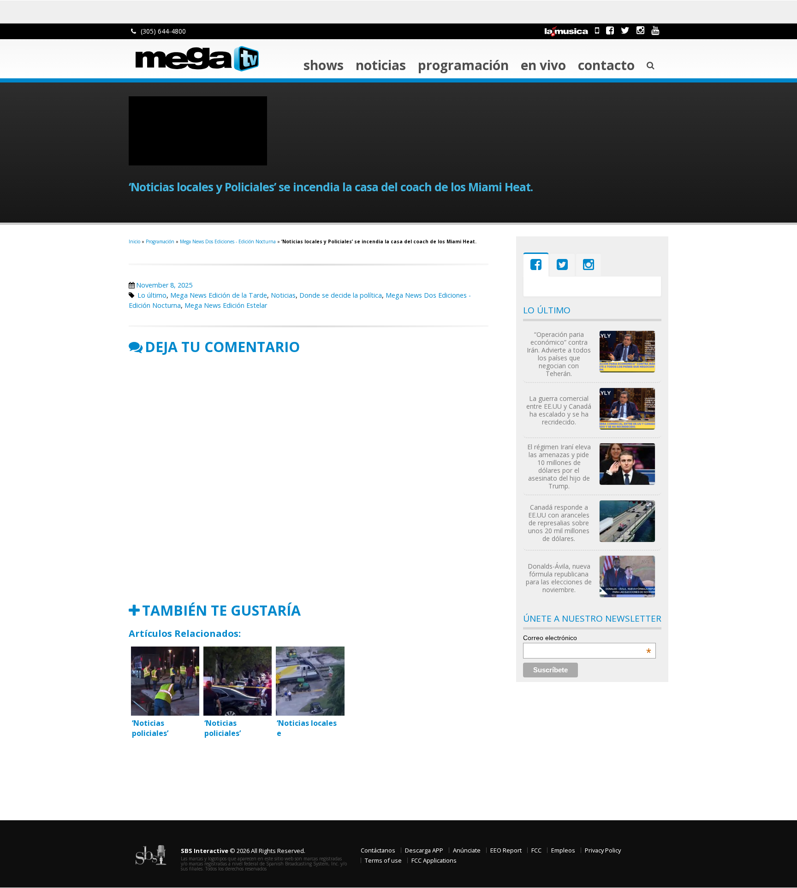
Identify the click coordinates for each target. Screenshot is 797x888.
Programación (463, 65)
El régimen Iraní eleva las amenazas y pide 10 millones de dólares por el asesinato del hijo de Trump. (559, 466)
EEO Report (506, 850)
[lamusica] (566, 30)
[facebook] (610, 30)
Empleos (563, 850)
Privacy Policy (603, 850)
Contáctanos (378, 850)
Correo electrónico (587, 637)
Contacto (606, 65)
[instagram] (640, 30)
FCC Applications (434, 860)
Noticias (381, 65)
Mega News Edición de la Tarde (218, 295)
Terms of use (383, 860)
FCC (536, 850)
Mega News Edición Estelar (225, 305)
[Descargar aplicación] (597, 30)
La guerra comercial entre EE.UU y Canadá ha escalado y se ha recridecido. (558, 410)
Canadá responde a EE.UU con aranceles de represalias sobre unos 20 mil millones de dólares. (558, 523)
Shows (323, 65)
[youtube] (655, 30)
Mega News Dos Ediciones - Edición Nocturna (228, 241)
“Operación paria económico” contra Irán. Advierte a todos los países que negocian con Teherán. (559, 354)
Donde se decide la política (340, 295)
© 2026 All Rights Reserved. (243, 851)
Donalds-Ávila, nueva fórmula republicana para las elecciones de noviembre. (559, 578)
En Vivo (543, 65)
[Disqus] (308, 479)
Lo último (152, 295)
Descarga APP (424, 850)
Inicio (134, 241)
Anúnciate (467, 850)
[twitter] (625, 30)
